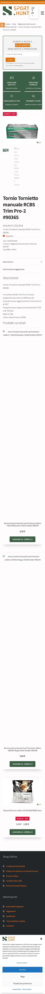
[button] (41, 939)
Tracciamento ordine (15, 921)
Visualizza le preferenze (22, 983)
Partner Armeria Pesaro (16, 885)
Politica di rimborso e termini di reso (22, 871)
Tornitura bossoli (9, 27)
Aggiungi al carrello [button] (22, 539)
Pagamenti (11, 911)
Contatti (10, 926)
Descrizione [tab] (8, 262)
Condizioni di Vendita (15, 866)
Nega (22, 976)
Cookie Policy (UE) (14, 881)
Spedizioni (10, 916)
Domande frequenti (14, 906)
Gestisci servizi (22, 963)
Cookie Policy (16, 989)
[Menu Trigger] (42, 13)
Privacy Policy (27, 989)
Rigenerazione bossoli (26, 24)
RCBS (8, 249)
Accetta (23, 969)
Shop (14, 24)
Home (8, 24)
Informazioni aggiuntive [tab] (13, 269)
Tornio (13, 249)
